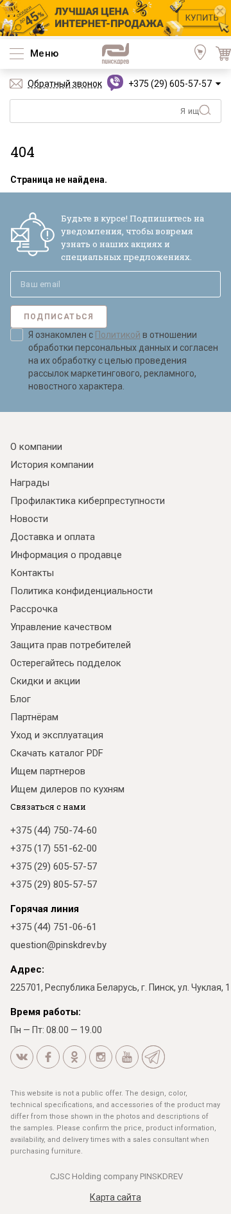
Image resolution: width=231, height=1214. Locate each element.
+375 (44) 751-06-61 (53, 927)
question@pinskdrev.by (58, 945)
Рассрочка (34, 609)
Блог (20, 699)
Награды (29, 483)
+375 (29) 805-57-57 (53, 884)
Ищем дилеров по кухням (67, 789)
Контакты (32, 573)
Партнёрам (34, 717)
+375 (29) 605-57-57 (170, 83)
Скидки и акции (45, 681)
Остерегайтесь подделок (65, 663)
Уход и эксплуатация (56, 735)
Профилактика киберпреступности (87, 501)
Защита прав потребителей (70, 645)
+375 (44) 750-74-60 (53, 830)
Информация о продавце (66, 555)
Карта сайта (115, 1197)
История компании (52, 465)
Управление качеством (61, 627)
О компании (36, 447)
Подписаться (59, 316)
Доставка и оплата (52, 537)
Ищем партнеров (47, 771)
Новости (29, 519)
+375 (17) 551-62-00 (53, 848)
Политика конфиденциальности (81, 591)
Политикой (118, 335)
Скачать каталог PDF (56, 753)
